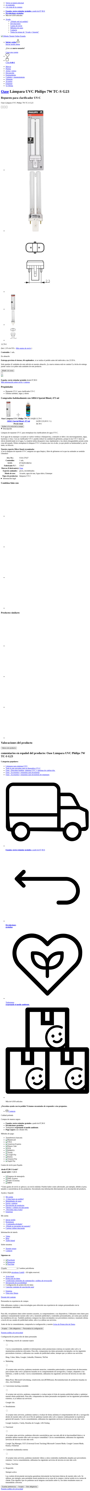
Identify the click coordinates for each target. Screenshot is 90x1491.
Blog (7, 1238)
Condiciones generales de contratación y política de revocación (29, 1281)
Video (8, 1236)
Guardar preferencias (9, 1487)
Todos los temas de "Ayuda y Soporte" (24, 32)
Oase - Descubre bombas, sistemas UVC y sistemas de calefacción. (30, 770)
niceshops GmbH (17, 1272)
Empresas (9, 1212)
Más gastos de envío (23, 348)
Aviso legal (10, 1276)
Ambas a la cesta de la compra (12, 426)
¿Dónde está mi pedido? (19, 22)
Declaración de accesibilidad (16, 1283)
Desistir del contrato (8, 1297)
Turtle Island (10, 1241)
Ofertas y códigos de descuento (17, 1208)
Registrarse (10, 1222)
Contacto (13, 30)
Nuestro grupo (11, 1249)
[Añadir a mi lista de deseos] (2, 373)
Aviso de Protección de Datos (64, 1324)
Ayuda (8, 19)
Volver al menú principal (15, 3)
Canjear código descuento (15, 1228)
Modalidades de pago (13, 1201)
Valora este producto (9, 748)
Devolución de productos (15, 1205)
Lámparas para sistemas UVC (17, 766)
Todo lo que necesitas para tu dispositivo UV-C (23, 768)
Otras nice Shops (12, 1293)
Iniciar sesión (10, 1220)
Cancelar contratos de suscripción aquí (20, 1287)
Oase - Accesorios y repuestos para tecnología (22, 773)
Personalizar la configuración (33, 1328)
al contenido (10, 5)
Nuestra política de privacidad (12, 1333)
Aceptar (4, 1328)
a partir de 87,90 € (25, 11)
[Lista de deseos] (7, 56)
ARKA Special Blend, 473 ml (18, 421)
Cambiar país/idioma (26, 1268)
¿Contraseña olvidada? (14, 1224)
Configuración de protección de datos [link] (19, 1285)
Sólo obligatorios (15, 1328)
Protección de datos (13, 1279)
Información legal (9, 478)
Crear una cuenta (12, 52)
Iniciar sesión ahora (13, 44)
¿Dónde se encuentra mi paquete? (18, 1226)
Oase (5, 91)
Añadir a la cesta (7, 371)
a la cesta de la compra (14, 7)
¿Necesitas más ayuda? (14, 1210)
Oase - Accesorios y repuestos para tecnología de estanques (27, 775)
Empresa (9, 1291)
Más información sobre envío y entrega (15, 382)
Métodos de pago (16, 28)
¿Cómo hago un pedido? (15, 1199)
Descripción (7, 429)
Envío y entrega (11, 1203)
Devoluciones (15, 24)
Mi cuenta (9, 1197)
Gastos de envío (16, 26)
